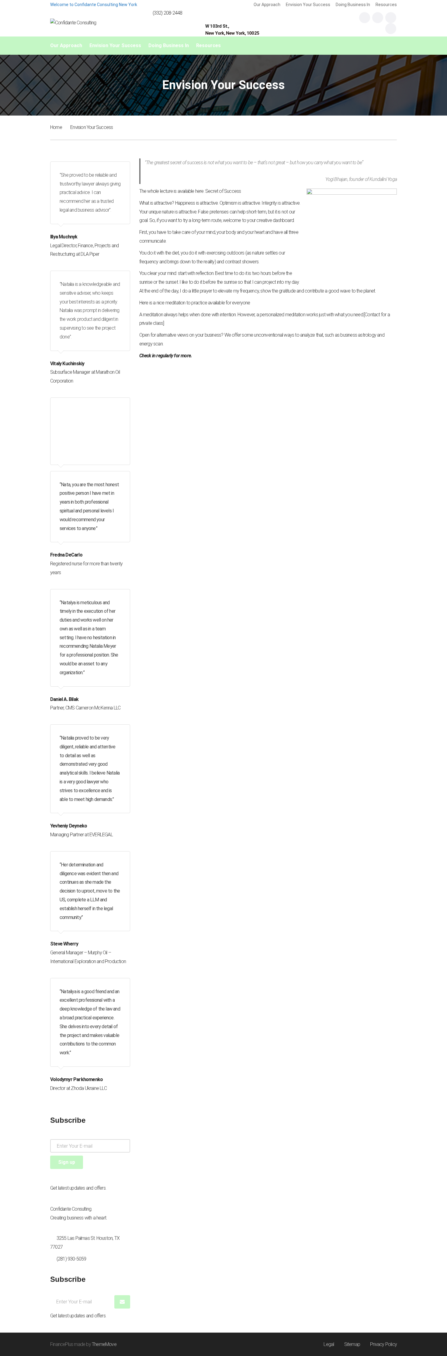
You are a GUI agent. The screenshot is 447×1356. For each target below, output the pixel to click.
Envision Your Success (308, 4)
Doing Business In (353, 4)
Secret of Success (223, 191)
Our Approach (267, 4)
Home (56, 127)
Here (143, 303)
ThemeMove (104, 1344)
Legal (329, 1344)
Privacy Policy (383, 1344)
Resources (386, 4)
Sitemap (352, 1344)
